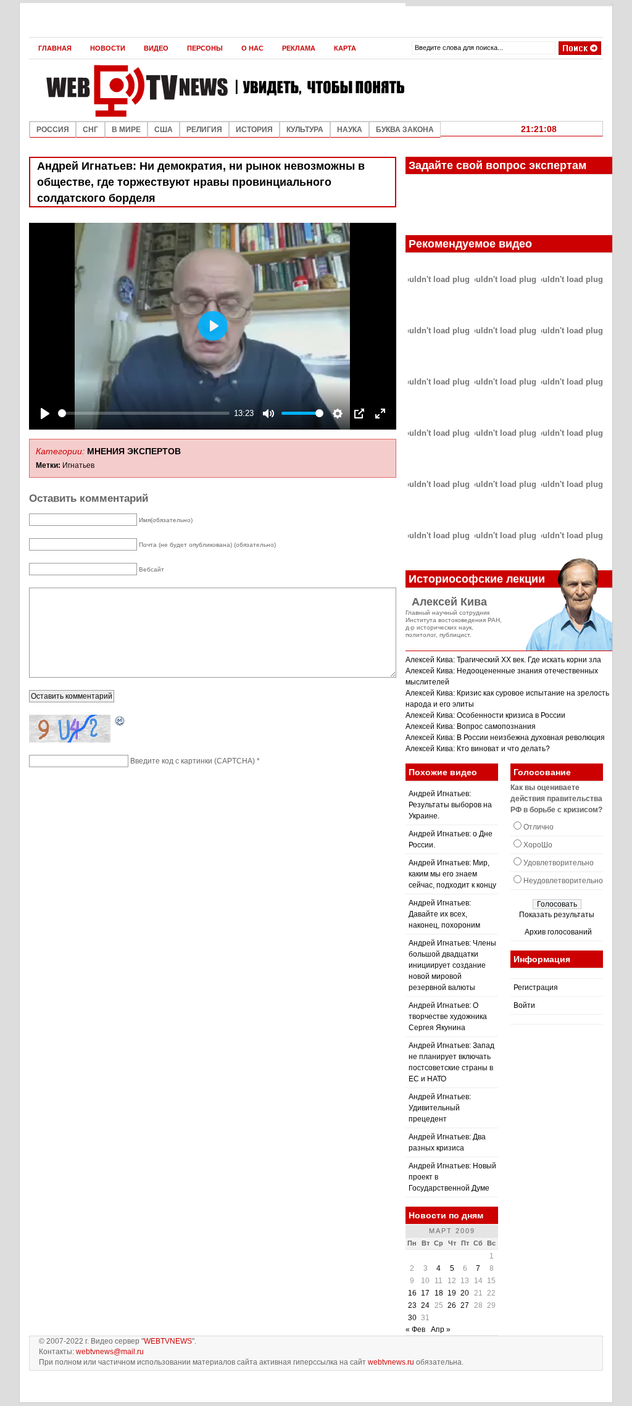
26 (451, 1305)
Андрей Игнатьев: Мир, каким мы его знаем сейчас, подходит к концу (452, 874)
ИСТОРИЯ (254, 129)
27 (464, 1305)
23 (412, 1305)
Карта (345, 48)
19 (451, 1293)
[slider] (144, 413)
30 (412, 1317)
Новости (107, 48)
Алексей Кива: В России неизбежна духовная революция (505, 737)
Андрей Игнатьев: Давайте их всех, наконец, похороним (444, 914)
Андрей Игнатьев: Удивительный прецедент (440, 1107)
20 (464, 1293)
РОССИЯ (52, 129)
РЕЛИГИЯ (204, 129)
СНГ (90, 129)
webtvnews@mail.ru (110, 1351)
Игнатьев (78, 465)
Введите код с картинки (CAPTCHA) (192, 761)
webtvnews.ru (391, 1362)
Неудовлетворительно (563, 880)
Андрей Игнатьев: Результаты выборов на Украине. (450, 804)
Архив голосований (558, 932)
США (163, 129)
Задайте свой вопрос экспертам (497, 165)
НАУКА (349, 129)
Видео (156, 48)
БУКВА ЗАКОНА (405, 129)
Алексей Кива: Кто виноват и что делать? (477, 748)
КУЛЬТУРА (304, 129)
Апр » (441, 1329)
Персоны (205, 48)
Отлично (538, 827)
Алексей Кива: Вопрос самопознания (470, 726)
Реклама (298, 48)
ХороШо (537, 845)
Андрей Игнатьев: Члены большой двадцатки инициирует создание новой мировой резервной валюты (452, 965)
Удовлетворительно (558, 863)
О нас (252, 48)
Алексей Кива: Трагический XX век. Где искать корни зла (503, 659)
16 (412, 1293)
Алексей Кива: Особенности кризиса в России (485, 715)
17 (425, 1293)
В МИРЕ (126, 129)
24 (425, 1305)
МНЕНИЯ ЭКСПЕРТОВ (134, 451)
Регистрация (536, 987)
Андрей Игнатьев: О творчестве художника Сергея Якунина (448, 1016)
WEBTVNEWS (168, 1341)
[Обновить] (120, 721)
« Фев (415, 1329)
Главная (55, 48)
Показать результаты (556, 914)
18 (438, 1293)
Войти (524, 1005)
